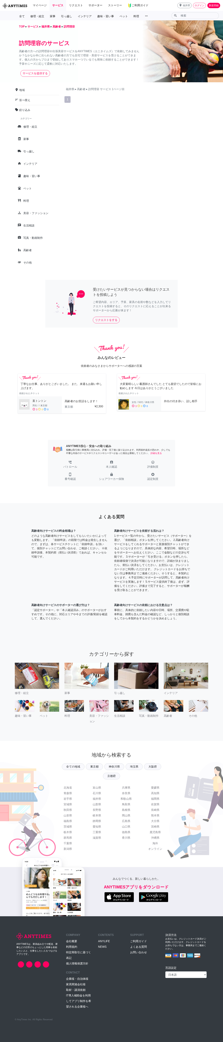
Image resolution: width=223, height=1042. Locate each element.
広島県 (126, 821)
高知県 (155, 793)
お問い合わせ (138, 952)
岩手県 (68, 798)
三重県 (97, 832)
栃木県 (68, 832)
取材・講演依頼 (76, 989)
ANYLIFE (104, 941)
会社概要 (71, 941)
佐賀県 (155, 804)
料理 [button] (136, 16)
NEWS (102, 946)
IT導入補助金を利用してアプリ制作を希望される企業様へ (78, 1001)
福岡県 (155, 798)
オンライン (155, 848)
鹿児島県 (155, 832)
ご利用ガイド (138, 941)
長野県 (97, 809)
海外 (155, 843)
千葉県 (68, 843)
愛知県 (97, 826)
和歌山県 (126, 798)
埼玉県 (134, 766)
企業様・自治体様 (77, 978)
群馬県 (68, 837)
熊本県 (155, 815)
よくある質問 (138, 946)
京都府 (111, 775)
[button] (184, 5)
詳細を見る (156, 453)
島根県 (126, 809)
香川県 (126, 837)
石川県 (97, 793)
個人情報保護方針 (77, 963)
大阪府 (152, 766)
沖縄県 (155, 837)
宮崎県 (155, 826)
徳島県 (126, 832)
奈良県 (126, 793)
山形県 (68, 815)
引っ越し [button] (66, 16)
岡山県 (126, 815)
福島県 (68, 821)
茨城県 (68, 826)
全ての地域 (73, 766)
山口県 (126, 826)
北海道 (68, 787)
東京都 (94, 766)
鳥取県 (126, 804)
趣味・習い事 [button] (105, 16)
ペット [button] (124, 16)
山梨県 (97, 804)
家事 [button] (52, 16)
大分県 (155, 821)
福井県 (97, 798)
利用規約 (71, 946)
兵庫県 (126, 787)
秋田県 (68, 809)
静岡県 (97, 821)
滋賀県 (97, 837)
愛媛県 (155, 787)
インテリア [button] (85, 16)
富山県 (97, 787)
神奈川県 (114, 766)
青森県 (68, 793)
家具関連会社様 (76, 984)
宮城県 (68, 804)
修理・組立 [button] (37, 16)
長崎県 (155, 809)
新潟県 (68, 848)
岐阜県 (97, 815)
